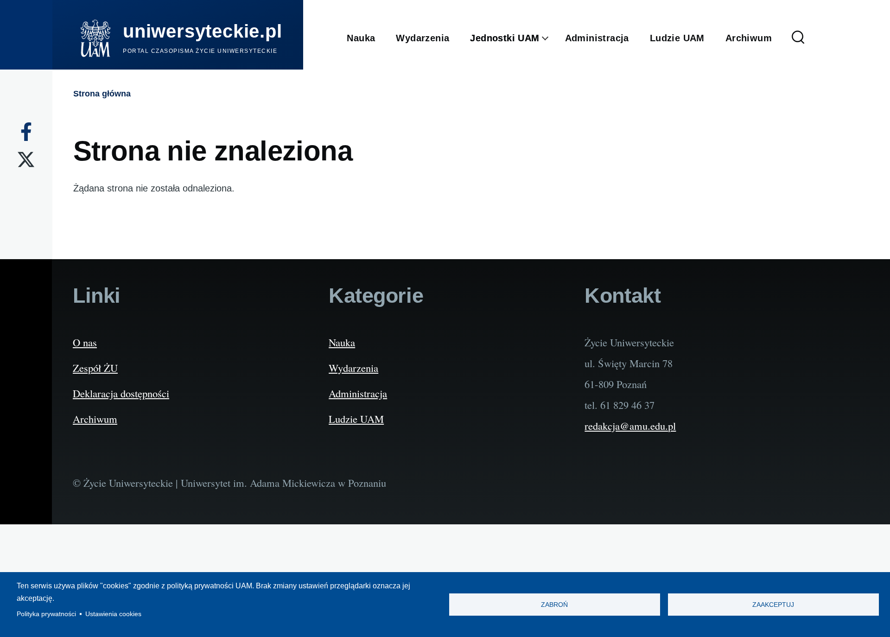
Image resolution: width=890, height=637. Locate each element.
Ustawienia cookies (113, 614)
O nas (85, 342)
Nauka (342, 342)
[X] (26, 159)
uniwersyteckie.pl (202, 31)
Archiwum (95, 419)
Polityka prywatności (46, 614)
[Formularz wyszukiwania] (798, 38)
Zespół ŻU (95, 368)
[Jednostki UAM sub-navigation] (552, 38)
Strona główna (102, 93)
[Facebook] (26, 131)
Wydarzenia (353, 368)
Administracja (358, 393)
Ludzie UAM (356, 419)
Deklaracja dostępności (121, 393)
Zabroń (554, 604)
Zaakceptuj (773, 604)
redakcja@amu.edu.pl (630, 426)
